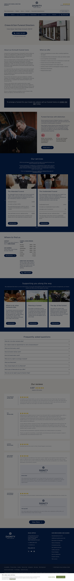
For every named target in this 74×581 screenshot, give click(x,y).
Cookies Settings (51, 576)
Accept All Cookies (61, 576)
